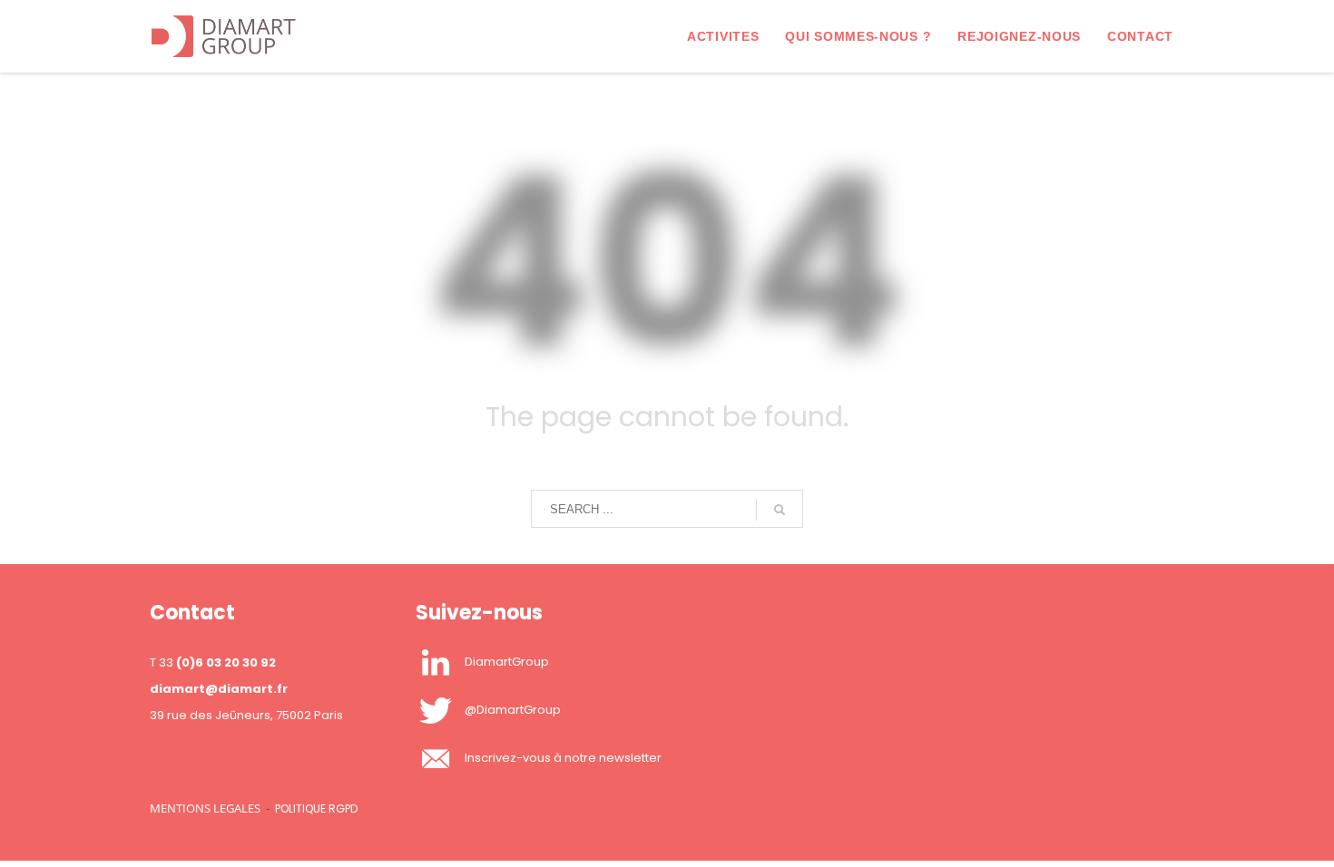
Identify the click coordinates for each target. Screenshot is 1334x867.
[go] (779, 510)
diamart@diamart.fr (219, 688)
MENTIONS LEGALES (205, 808)
